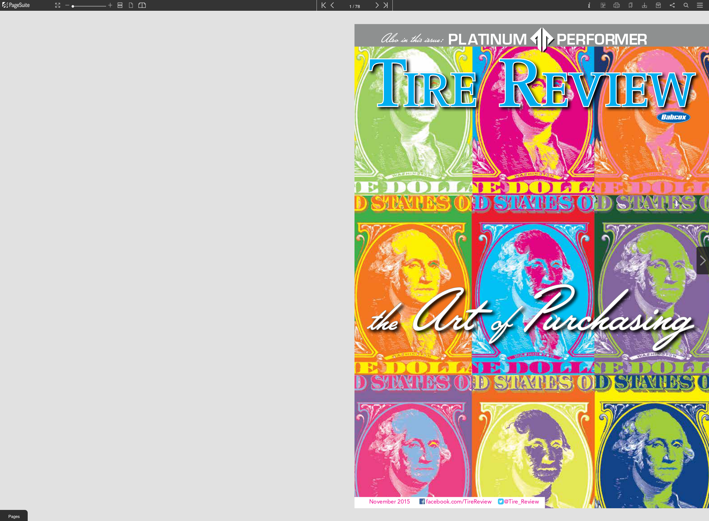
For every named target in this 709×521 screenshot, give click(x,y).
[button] (14, 515)
